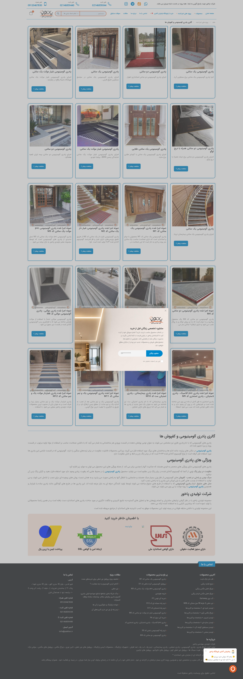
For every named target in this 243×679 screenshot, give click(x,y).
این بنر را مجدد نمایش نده (151, 361)
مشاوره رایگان (153, 353)
